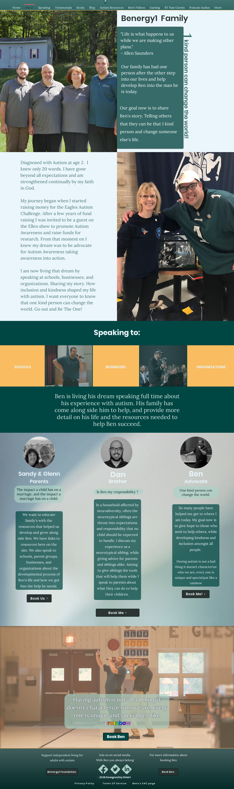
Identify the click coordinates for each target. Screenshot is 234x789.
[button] (105, 2)
